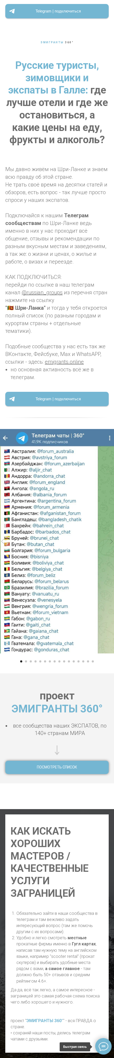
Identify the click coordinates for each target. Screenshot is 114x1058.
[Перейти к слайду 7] (50, 661)
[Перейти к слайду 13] (78, 661)
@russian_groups (42, 292)
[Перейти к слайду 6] (45, 661)
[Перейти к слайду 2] (26, 661)
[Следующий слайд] (111, 541)
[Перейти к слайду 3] (31, 661)
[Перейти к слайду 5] (40, 661)
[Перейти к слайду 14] (83, 661)
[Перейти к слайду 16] (93, 661)
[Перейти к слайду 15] (88, 661)
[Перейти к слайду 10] (64, 661)
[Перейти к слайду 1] (21, 661)
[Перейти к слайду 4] (35, 661)
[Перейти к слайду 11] (69, 661)
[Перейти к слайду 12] (74, 661)
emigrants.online (64, 362)
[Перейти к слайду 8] (55, 661)
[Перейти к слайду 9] (59, 661)
